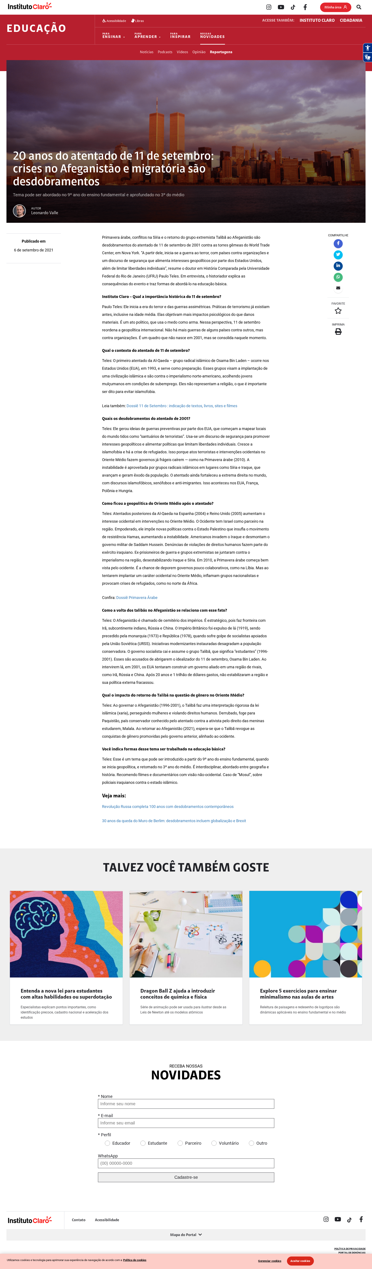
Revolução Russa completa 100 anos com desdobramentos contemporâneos (168, 806)
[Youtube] (280, 7)
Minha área (332, 7)
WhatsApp (108, 1155)
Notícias (146, 52)
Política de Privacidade (350, 1249)
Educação (36, 29)
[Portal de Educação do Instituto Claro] (29, 1223)
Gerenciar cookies (269, 1261)
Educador (121, 1143)
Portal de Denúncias (352, 1253)
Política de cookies (134, 1260)
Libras (139, 21)
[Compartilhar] (338, 243)
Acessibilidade (116, 21)
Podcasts (165, 52)
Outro (261, 1143)
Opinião (199, 52)
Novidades (212, 36)
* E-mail (105, 1115)
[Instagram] (268, 7)
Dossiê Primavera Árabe (137, 597)
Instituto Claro (317, 21)
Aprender (146, 36)
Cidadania (351, 21)
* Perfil (104, 1134)
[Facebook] (305, 7)
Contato (78, 1220)
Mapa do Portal (183, 1235)
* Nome (105, 1096)
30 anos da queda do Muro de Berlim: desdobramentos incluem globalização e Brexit (174, 820)
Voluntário (229, 1143)
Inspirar (180, 36)
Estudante (157, 1143)
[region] (186, 1261)
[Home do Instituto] (29, 7)
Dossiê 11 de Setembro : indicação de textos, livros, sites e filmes (182, 406)
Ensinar (111, 36)
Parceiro (193, 1143)
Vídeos (182, 52)
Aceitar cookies (300, 1261)
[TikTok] (293, 7)
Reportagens (221, 52)
